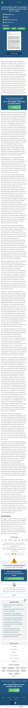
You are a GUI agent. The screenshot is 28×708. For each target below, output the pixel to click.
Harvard (10, 540)
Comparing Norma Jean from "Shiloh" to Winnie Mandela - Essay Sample (13, 635)
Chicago (15, 540)
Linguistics (14, 652)
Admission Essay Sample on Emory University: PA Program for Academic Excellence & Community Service (12, 630)
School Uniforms (14, 655)
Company (4, 668)
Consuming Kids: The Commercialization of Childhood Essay (13, 605)
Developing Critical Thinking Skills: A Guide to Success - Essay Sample (14, 610)
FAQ (11, 699)
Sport (13, 28)
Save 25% (14, 107)
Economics (16, 673)
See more (14, 661)
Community (21, 28)
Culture (3, 670)
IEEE (22, 540)
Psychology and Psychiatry (13, 670)
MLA (6, 540)
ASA (19, 540)
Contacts (24, 697)
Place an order (14, 690)
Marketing (23, 670)
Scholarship (14, 646)
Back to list (15, 53)
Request (14, 595)
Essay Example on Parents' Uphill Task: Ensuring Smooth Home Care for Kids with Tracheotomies (13, 624)
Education (6, 28)
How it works (16, 697)
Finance (10, 673)
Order (3, 697)
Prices (9, 697)
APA (3, 540)
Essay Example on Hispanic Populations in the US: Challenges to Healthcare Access (13, 618)
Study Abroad (14, 649)
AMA (26, 540)
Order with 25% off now (14, 578)
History (17, 668)
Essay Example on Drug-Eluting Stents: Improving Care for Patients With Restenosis (14, 614)
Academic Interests (14, 658)
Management (11, 668)
